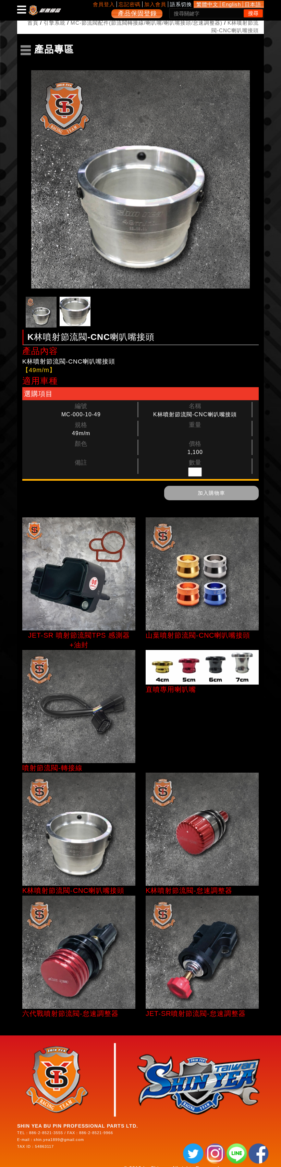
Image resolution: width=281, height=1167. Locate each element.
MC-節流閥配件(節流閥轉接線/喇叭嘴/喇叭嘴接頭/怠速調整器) (146, 23)
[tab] (41, 312)
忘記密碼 (129, 4)
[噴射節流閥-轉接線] (78, 706)
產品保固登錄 (137, 13)
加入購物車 (211, 493)
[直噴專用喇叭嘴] (202, 667)
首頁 (32, 23)
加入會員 (155, 4)
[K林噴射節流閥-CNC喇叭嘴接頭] (78, 829)
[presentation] (41, 312)
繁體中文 (207, 4)
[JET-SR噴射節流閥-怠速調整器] (202, 952)
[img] (21, 9)
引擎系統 (54, 23)
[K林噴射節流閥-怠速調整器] (202, 829)
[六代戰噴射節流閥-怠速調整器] (78, 952)
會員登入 (104, 4)
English (231, 4)
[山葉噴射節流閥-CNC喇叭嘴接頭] (202, 573)
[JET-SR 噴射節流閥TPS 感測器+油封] (78, 573)
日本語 (253, 4)
